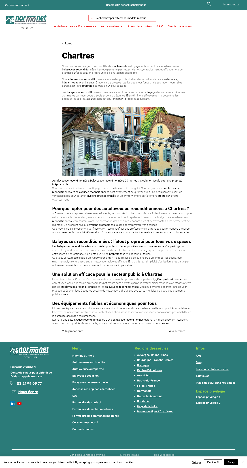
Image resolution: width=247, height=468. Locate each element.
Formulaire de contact (86, 402)
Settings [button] (196, 462)
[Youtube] (19, 403)
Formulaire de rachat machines (92, 409)
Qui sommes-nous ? (85, 422)
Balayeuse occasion (85, 375)
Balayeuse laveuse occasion (90, 382)
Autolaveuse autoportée (88, 369)
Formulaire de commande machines (95, 415)
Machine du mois (83, 355)
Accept (231, 462)
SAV (75, 395)
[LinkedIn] (12, 403)
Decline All (213, 462)
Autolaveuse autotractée (88, 362)
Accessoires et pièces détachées (93, 389)
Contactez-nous (21, 372)
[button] (209, 4)
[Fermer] (242, 462)
